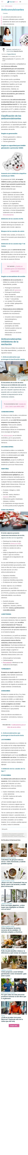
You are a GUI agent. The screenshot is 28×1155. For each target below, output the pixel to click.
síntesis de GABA (15, 543)
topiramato (17, 290)
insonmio (6, 497)
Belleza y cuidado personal (8, 858)
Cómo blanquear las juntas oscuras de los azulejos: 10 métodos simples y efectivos (11, 930)
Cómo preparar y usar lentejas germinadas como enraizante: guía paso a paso (13, 974)
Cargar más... (14, 1025)
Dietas (3, 1015)
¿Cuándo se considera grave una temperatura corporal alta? (15, 269)
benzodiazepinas (8, 214)
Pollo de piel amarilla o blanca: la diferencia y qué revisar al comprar (14, 952)
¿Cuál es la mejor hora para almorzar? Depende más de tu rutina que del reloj (12, 1019)
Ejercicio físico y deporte (8, 993)
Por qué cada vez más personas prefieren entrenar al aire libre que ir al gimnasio (13, 996)
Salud (2, 6)
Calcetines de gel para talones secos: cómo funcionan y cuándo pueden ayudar (13, 861)
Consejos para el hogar (7, 880)
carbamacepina (8, 435)
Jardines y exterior (6, 903)
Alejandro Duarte (18, 51)
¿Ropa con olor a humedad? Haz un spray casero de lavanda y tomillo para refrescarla (14, 884)
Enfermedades (8, 6)
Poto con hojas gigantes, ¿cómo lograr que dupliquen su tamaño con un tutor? (13, 907)
